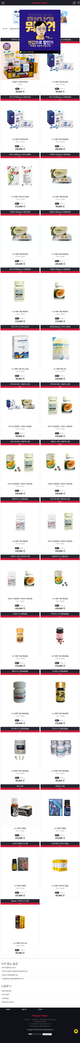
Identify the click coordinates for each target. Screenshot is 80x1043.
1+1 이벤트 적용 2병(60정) (20, 311)
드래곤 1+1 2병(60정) (20, 613)
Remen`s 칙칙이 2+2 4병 (20, 901)
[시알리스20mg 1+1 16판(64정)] (60, 233)
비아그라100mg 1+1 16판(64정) (60, 97)
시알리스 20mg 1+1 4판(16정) (60, 154)
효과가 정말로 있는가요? (9, 968)
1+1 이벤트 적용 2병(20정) (60, 598)
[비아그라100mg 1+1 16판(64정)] (60, 118)
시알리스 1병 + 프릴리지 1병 (60, 441)
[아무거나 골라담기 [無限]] (20, 60)
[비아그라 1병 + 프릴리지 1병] (20, 462)
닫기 (59, 52)
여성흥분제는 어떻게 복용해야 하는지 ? (13, 979)
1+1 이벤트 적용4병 (20, 828)
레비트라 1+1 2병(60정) (20, 499)
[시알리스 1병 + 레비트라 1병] (20, 577)
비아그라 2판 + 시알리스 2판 (20, 384)
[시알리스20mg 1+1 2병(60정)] (60, 290)
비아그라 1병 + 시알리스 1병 (60, 384)
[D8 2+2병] (20, 807)
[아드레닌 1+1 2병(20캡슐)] (20, 749)
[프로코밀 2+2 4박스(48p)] (60, 864)
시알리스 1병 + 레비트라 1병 (20, 556)
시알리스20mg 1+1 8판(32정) (20, 212)
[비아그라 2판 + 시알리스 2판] (20, 405)
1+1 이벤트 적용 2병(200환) (60, 713)
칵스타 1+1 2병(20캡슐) (60, 728)
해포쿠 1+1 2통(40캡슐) (20, 671)
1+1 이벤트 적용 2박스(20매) (20, 196)
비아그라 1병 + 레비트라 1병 (60, 499)
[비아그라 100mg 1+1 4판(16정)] (60, 60)
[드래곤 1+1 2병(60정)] (20, 635)
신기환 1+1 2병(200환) (60, 671)
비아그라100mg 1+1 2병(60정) (20, 269)
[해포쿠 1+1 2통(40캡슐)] (20, 692)
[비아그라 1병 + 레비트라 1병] (60, 520)
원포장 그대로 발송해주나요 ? (10, 975)
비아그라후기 (6, 995)
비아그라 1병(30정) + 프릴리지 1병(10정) (20, 484)
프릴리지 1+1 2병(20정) (60, 556)
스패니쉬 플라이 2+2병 (20, 843)
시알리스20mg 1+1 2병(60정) (60, 269)
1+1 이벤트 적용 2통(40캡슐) (20, 713)
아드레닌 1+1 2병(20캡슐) (20, 728)
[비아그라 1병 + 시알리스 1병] (60, 405)
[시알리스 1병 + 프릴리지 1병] (60, 462)
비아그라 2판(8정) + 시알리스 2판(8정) (20, 426)
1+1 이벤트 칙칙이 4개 (20, 943)
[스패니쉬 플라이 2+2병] (20, 864)
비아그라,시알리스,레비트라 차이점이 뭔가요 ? (15, 971)
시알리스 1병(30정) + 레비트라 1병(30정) (20, 598)
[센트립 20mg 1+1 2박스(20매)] (60, 347)
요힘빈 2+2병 (60, 786)
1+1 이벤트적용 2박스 (60, 369)
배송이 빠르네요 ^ (7, 991)
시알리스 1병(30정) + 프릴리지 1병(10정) (60, 484)
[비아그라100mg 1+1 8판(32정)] (20, 118)
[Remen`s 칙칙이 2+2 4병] (20, 922)
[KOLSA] (30, 1034)
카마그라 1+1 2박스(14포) (20, 326)
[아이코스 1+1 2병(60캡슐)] (60, 635)
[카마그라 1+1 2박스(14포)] (20, 347)
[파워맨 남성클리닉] (40, 1016)
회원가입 (74, 2)
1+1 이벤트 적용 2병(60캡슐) (60, 656)
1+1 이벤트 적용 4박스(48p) (60, 885)
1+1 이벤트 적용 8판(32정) (20, 139)
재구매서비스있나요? (8, 1002)
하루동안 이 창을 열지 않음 (28, 52)
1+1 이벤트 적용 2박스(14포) (20, 369)
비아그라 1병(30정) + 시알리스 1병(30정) (60, 426)
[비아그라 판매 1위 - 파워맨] (40, 2)
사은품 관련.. (5, 998)
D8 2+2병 (20, 786)
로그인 (78, 2)
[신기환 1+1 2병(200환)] (60, 692)
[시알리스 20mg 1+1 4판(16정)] (60, 175)
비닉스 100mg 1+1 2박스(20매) (20, 154)
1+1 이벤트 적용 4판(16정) (60, 82)
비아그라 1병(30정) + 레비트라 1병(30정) (60, 541)
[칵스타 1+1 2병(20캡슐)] (60, 749)
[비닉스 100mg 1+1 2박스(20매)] (20, 175)
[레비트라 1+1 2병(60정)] (20, 520)
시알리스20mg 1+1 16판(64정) (60, 212)
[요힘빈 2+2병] (60, 807)
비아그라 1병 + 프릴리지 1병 (20, 441)
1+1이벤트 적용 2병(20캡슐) (20, 771)
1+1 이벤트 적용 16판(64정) (60, 139)
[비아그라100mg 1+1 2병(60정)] (20, 290)
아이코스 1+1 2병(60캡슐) (60, 613)
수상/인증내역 (46, 1034)
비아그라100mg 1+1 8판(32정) (20, 97)
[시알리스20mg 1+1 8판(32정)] (20, 233)
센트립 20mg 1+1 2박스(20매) (60, 326)
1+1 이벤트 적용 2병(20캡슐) (60, 771)
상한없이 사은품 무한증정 (20, 82)
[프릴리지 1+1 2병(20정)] (60, 577)
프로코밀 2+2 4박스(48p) (60, 843)
